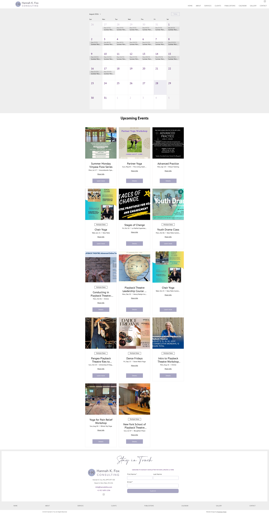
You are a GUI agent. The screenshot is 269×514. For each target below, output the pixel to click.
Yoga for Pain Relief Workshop (101, 421)
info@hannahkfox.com (103, 487)
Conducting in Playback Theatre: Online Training (101, 294)
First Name (132, 474)
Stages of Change (134, 225)
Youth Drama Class (168, 229)
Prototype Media (221, 512)
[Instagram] (265, 1)
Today (175, 14)
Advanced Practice (168, 163)
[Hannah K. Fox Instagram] (103, 494)
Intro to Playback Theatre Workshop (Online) (168, 360)
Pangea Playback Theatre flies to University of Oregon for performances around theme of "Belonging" (101, 360)
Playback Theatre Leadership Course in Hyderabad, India (135, 289)
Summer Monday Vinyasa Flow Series (100, 165)
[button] (95, 28)
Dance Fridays (134, 358)
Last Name (157, 474)
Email (130, 482)
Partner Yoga (134, 163)
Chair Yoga (101, 229)
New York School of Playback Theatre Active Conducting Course (134, 426)
